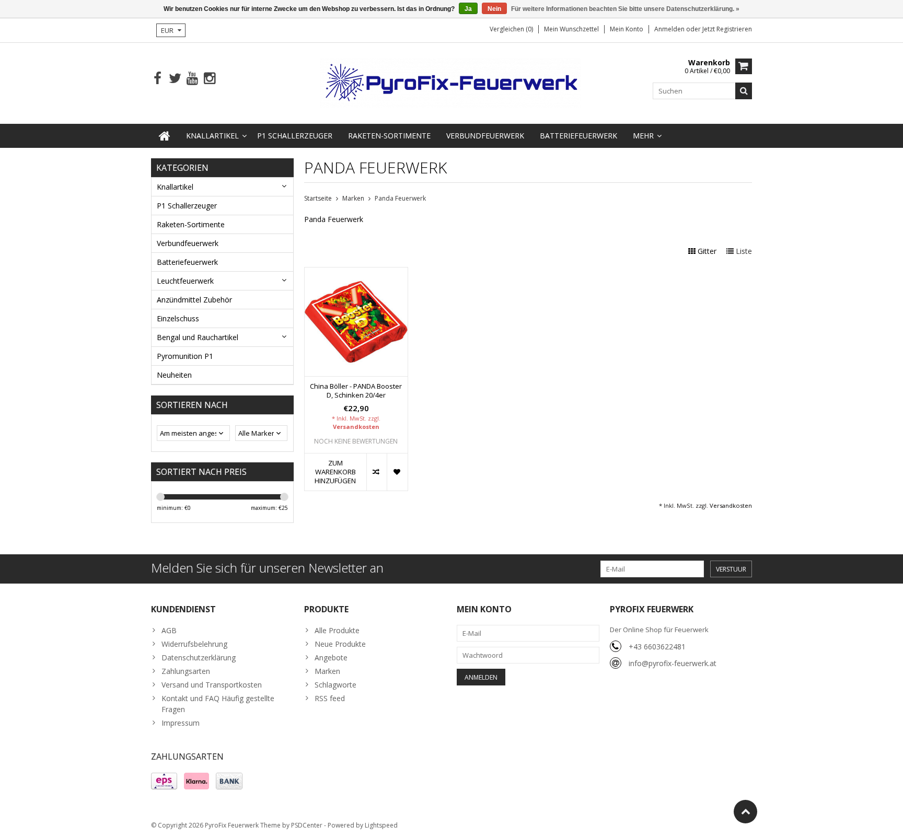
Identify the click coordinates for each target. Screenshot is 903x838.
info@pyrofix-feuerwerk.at (672, 663)
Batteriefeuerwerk (578, 136)
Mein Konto (626, 29)
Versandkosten (356, 426)
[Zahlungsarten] (164, 781)
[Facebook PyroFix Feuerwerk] (157, 79)
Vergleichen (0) (511, 29)
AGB (169, 630)
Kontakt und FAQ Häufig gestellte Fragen (217, 703)
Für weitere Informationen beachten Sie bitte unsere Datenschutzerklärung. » (625, 9)
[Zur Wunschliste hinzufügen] (397, 472)
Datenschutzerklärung (198, 657)
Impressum (180, 723)
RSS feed (330, 698)
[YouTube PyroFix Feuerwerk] (192, 79)
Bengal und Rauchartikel (197, 337)
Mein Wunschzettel (571, 29)
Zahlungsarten (185, 671)
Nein (494, 9)
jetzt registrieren (727, 29)
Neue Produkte (340, 644)
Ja (468, 9)
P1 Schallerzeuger (294, 136)
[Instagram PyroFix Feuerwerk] (209, 79)
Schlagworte (335, 685)
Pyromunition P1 (185, 356)
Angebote (331, 657)
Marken (353, 198)
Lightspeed (381, 825)
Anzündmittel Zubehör (194, 300)
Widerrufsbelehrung (194, 644)
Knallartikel (212, 136)
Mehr (643, 136)
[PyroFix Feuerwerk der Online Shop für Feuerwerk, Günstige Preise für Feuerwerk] (451, 82)
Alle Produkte (337, 630)
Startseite (318, 198)
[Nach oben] (745, 811)
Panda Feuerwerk (400, 198)
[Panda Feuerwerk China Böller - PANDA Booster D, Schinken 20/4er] (356, 273)
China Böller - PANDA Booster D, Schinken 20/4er (356, 391)
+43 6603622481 (657, 646)
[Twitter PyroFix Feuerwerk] (174, 79)
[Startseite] (164, 135)
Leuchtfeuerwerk (185, 281)
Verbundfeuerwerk (485, 136)
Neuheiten (174, 375)
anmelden (670, 29)
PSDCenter (306, 825)
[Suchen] (743, 91)
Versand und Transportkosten (211, 685)
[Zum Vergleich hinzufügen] (376, 472)
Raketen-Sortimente (389, 136)
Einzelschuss (178, 318)
